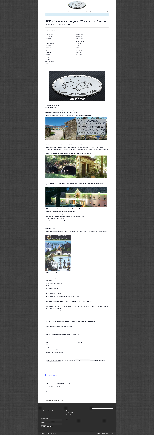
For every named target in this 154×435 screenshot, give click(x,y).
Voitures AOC (68, 414)
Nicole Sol (42, 408)
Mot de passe (43, 422)
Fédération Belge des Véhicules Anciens (48, 410)
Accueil (67, 408)
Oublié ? (48, 426)
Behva (67, 419)
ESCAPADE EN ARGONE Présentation (80, 367)
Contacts (68, 416)
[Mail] (112, 433)
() (83, 360)
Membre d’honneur (69, 412)
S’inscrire (51, 426)
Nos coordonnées (69, 418)
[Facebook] (111, 433)
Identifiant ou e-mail (44, 418)
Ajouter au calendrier (52, 375)
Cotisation (68, 410)
